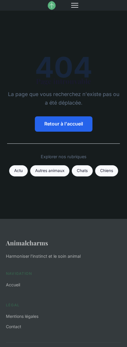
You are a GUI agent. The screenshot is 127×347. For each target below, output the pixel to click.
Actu (18, 170)
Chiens (106, 170)
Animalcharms (27, 243)
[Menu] (75, 5)
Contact (13, 326)
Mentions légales (22, 316)
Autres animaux (49, 170)
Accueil (13, 284)
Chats (82, 170)
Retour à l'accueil (63, 124)
